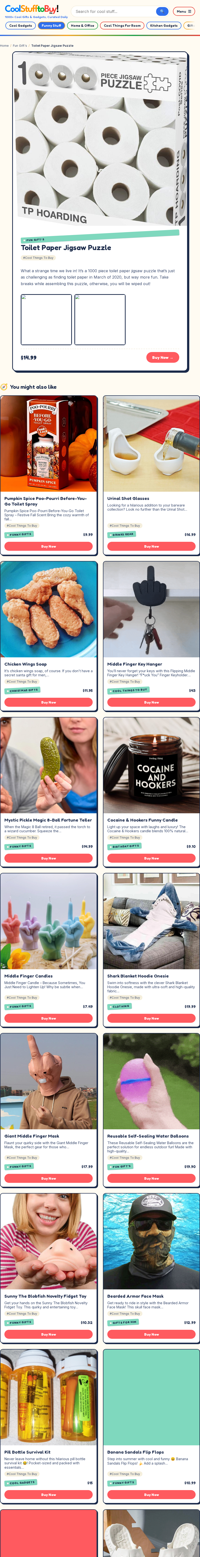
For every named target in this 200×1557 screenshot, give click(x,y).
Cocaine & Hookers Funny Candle (142, 820)
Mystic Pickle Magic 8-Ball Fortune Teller (48, 820)
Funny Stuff (51, 25)
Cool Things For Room (122, 25)
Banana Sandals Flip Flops (135, 1452)
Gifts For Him (125, 1322)
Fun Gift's (20, 45)
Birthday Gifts (126, 846)
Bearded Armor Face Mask (135, 1296)
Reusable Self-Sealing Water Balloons (148, 1136)
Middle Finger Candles (28, 975)
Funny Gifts (20, 534)
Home (4, 45)
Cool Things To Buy (130, 690)
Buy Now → (162, 357)
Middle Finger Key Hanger (134, 664)
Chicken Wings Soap (25, 664)
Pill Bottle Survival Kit (27, 1452)
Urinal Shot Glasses (128, 498)
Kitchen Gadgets (164, 25)
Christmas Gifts (24, 690)
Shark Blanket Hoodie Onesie (138, 975)
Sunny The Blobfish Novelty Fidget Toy (45, 1296)
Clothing (121, 1006)
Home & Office (82, 25)
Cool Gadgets (20, 25)
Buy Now (48, 546)
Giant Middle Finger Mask (31, 1136)
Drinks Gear (123, 534)
